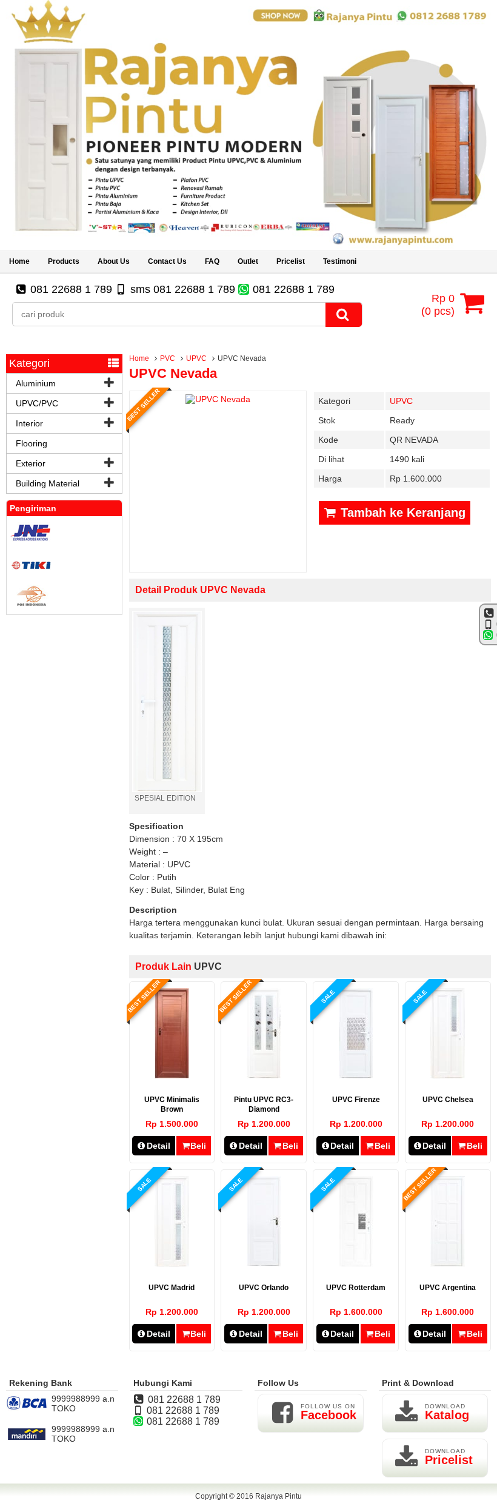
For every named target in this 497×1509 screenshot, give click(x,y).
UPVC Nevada (173, 373)
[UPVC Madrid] (172, 1263)
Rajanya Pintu (278, 1496)
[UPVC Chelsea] (447, 1075)
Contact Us (167, 261)
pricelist (290, 261)
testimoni (339, 261)
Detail (158, 1146)
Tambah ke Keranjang (401, 512)
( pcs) (438, 304)
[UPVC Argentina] (447, 1263)
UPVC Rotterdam (355, 1287)
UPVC (196, 358)
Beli (198, 1146)
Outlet (248, 261)
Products (63, 261)
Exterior (30, 463)
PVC (167, 358)
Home (19, 261)
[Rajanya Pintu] (248, 245)
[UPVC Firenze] (356, 1075)
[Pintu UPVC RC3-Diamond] (264, 1075)
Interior (29, 423)
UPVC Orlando (264, 1287)
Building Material (47, 483)
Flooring (31, 443)
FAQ (212, 261)
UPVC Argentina (447, 1287)
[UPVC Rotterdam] (356, 1263)
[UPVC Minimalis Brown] (172, 1075)
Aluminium (36, 383)
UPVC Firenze (356, 1099)
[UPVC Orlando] (264, 1263)
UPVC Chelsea (447, 1099)
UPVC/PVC (37, 403)
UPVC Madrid (171, 1287)
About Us (114, 261)
